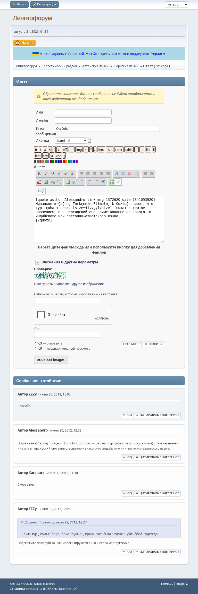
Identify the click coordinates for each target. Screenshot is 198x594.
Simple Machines (44, 583)
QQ (129, 415)
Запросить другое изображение (79, 284)
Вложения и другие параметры (70, 262)
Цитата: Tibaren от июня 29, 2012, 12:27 (55, 522)
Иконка (42, 140)
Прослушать (43, 284)
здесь (105, 53)
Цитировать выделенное (159, 415)
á (35, 166)
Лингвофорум (32, 17)
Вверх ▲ (182, 584)
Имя (39, 112)
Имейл (42, 120)
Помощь (167, 584)
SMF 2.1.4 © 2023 (21, 583)
